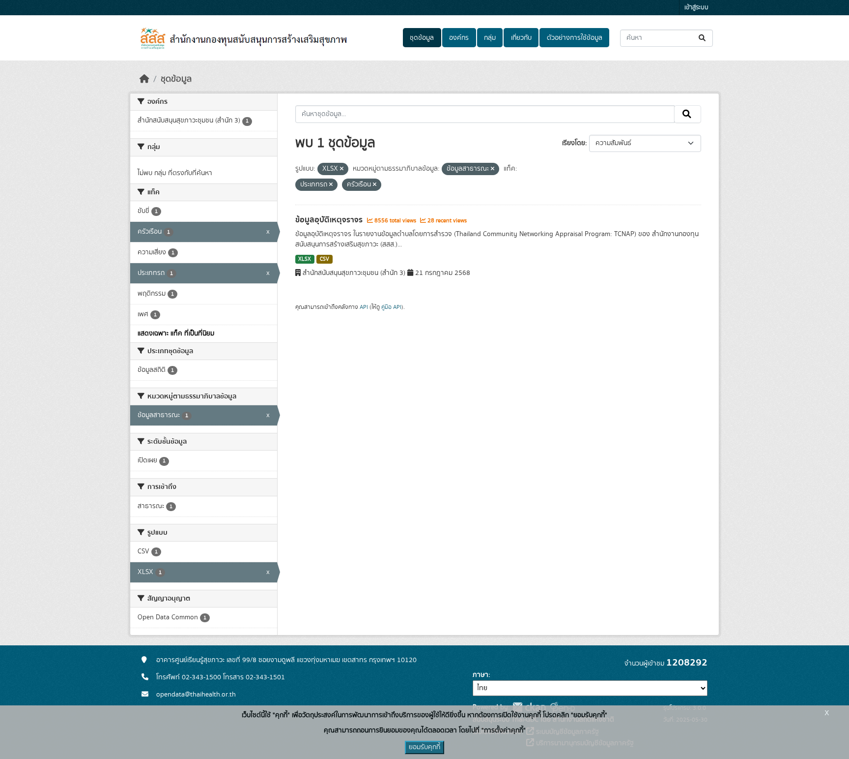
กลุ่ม (490, 38)
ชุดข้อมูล (422, 38)
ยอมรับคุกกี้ (424, 747)
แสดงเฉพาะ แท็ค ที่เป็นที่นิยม (176, 333)
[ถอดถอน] (341, 169)
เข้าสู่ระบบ (696, 7)
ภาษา (480, 675)
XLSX (304, 259)
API (364, 307)
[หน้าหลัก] (144, 79)
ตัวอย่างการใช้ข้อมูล (574, 38)
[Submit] (702, 38)
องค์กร (459, 38)
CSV (324, 259)
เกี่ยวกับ (521, 38)
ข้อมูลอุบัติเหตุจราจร (330, 219)
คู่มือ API (391, 307)
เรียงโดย (573, 143)
